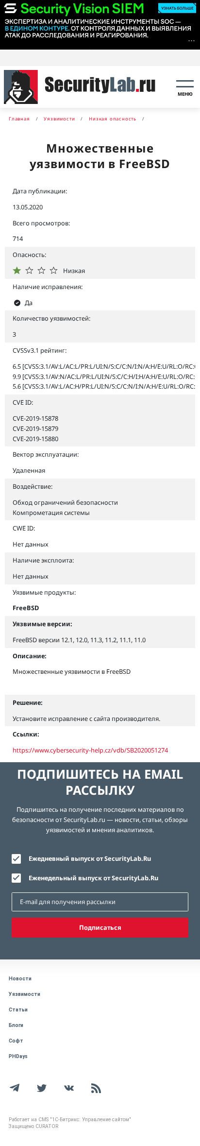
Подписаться (100, 927)
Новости (20, 978)
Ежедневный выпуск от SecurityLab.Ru (90, 858)
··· (191, 40)
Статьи (18, 1010)
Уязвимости (24, 994)
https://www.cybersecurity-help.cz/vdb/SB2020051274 (90, 750)
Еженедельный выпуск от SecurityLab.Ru (93, 877)
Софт (16, 1041)
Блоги (16, 1025)
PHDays (18, 1056)
